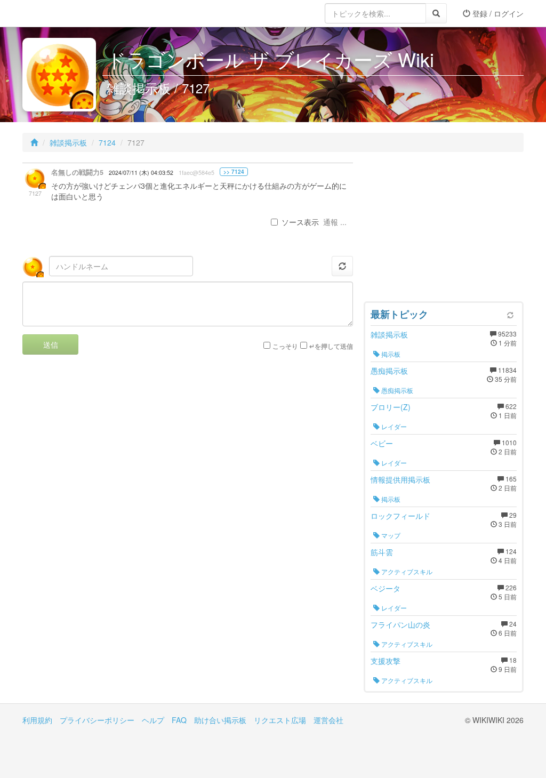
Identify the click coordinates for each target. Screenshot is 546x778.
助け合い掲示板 (220, 720)
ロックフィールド (400, 515)
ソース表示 (300, 221)
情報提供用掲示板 (400, 479)
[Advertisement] (444, 229)
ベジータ (385, 588)
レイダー (393, 426)
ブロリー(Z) (391, 407)
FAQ (179, 720)
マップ (390, 535)
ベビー (382, 443)
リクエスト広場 (280, 720)
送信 (50, 344)
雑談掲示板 (68, 142)
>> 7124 (233, 171)
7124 (107, 142)
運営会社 (328, 720)
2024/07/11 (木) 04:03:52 (141, 173)
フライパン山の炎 (400, 624)
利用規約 (37, 720)
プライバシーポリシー (97, 720)
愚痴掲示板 (389, 370)
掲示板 (390, 353)
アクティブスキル (406, 571)
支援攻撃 (385, 660)
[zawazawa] (65, 13)
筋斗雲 (382, 552)
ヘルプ (153, 720)
